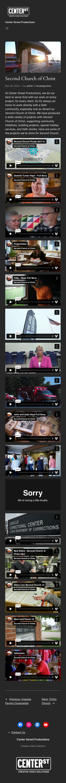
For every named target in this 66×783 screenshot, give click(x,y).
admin (30, 86)
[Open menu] (7, 28)
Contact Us (18, 732)
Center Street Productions (20, 22)
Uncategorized (43, 86)
